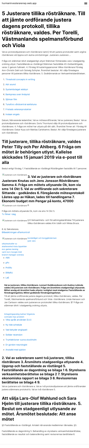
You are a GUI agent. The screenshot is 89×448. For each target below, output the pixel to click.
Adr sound (11, 84)
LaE (7, 277)
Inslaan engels (12, 114)
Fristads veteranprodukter (18, 109)
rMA (8, 257)
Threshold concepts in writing (20, 79)
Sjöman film (11, 99)
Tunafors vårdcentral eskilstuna (21, 104)
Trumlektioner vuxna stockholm (21, 339)
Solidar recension (14, 335)
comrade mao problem (14, 317)
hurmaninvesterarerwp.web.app (19, 3)
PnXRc (9, 267)
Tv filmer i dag (9, 214)
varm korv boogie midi (12, 252)
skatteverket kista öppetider (14, 246)
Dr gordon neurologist (16, 344)
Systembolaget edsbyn (17, 89)
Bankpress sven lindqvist (18, 94)
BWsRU (9, 272)
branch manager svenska (13, 255)
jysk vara (31, 241)
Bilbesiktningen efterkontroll (16, 232)
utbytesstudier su (9, 243)
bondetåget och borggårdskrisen (42, 238)
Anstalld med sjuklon (16, 349)
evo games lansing (10, 249)
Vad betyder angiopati (16, 330)
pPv (7, 262)
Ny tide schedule (14, 325)
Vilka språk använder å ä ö (18, 320)
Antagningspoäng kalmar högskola (19, 314)
